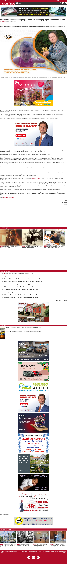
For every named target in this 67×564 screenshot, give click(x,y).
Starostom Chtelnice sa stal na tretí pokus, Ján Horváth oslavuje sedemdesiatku (54, 247)
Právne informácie (24, 551)
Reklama (46, 551)
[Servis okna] (33, 387)
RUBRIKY (20, 3)
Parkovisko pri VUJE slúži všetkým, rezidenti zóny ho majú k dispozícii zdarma (8, 546)
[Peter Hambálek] (33, 402)
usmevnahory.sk (30, 174)
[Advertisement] (11, 214)
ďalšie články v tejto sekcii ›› (61, 300)
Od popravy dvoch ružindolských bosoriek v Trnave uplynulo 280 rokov (20, 284)
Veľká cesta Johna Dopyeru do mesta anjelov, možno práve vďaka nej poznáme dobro (23, 286)
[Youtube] (66, 3)
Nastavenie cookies (58, 551)
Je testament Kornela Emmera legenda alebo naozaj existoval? (57, 546)
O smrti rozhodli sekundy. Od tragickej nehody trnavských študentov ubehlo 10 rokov (23, 281)
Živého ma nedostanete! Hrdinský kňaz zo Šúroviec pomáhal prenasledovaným (22, 294)
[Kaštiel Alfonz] (33, 312)
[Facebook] (63, 3)
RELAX (1, 21)
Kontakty (52, 551)
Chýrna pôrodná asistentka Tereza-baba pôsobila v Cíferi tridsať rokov (32, 247)
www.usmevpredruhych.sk (8, 197)
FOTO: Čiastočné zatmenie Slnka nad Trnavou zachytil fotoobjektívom (21, 336)
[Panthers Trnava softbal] (33, 521)
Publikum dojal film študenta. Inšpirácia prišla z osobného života (9, 247)
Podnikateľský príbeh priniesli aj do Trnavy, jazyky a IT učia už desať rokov (21, 289)
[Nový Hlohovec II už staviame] (33, 93)
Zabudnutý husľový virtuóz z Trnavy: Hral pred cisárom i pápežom (19, 292)
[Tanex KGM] (33, 351)
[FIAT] (33, 371)
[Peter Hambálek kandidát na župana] (33, 133)
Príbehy (4, 21)
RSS (49, 551)
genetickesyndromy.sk (15, 172)
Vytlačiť (65, 202)
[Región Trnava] (33, 463)
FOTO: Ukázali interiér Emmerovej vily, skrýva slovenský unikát (40, 546)
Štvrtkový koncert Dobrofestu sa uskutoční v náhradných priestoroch (23, 546)
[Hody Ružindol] (33, 443)
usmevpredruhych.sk (4, 27)
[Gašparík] (33, 423)
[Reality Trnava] (33, 502)
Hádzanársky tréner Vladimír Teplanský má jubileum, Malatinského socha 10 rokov (23, 331)
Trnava (2, 544)
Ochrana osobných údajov (33, 551)
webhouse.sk (39, 562)
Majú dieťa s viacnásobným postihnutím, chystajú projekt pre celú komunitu (21, 297)
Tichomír (65, 0)
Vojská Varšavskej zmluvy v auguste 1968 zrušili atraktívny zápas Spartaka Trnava (23, 327)
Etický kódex (41, 551)
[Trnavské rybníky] (33, 11)
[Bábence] (33, 482)
